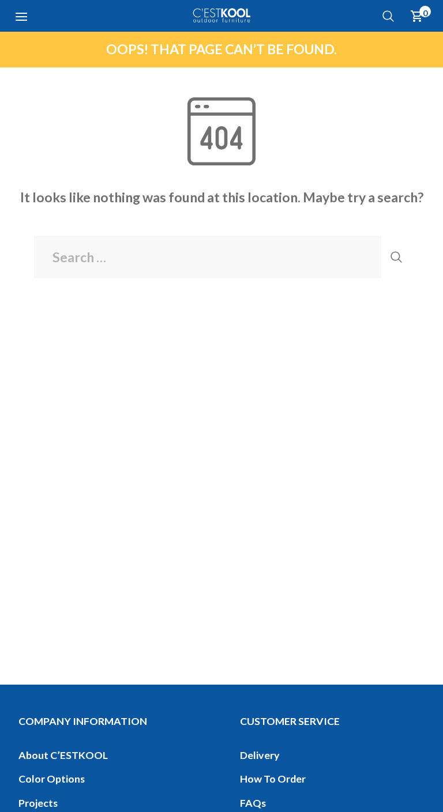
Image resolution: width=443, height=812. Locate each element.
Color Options (51, 778)
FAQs (253, 802)
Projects (38, 802)
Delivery (260, 755)
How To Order (273, 778)
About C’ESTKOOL (63, 755)
